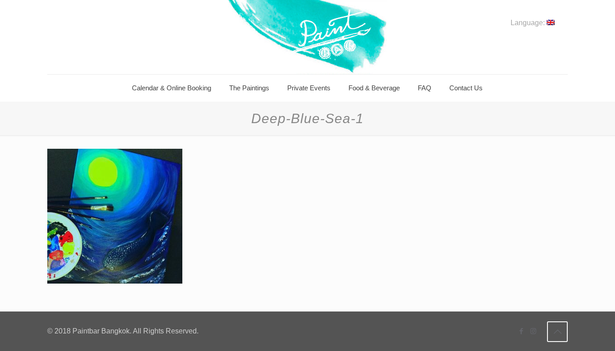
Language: (529, 23)
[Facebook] (521, 331)
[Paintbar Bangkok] (307, 37)
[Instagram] (533, 331)
